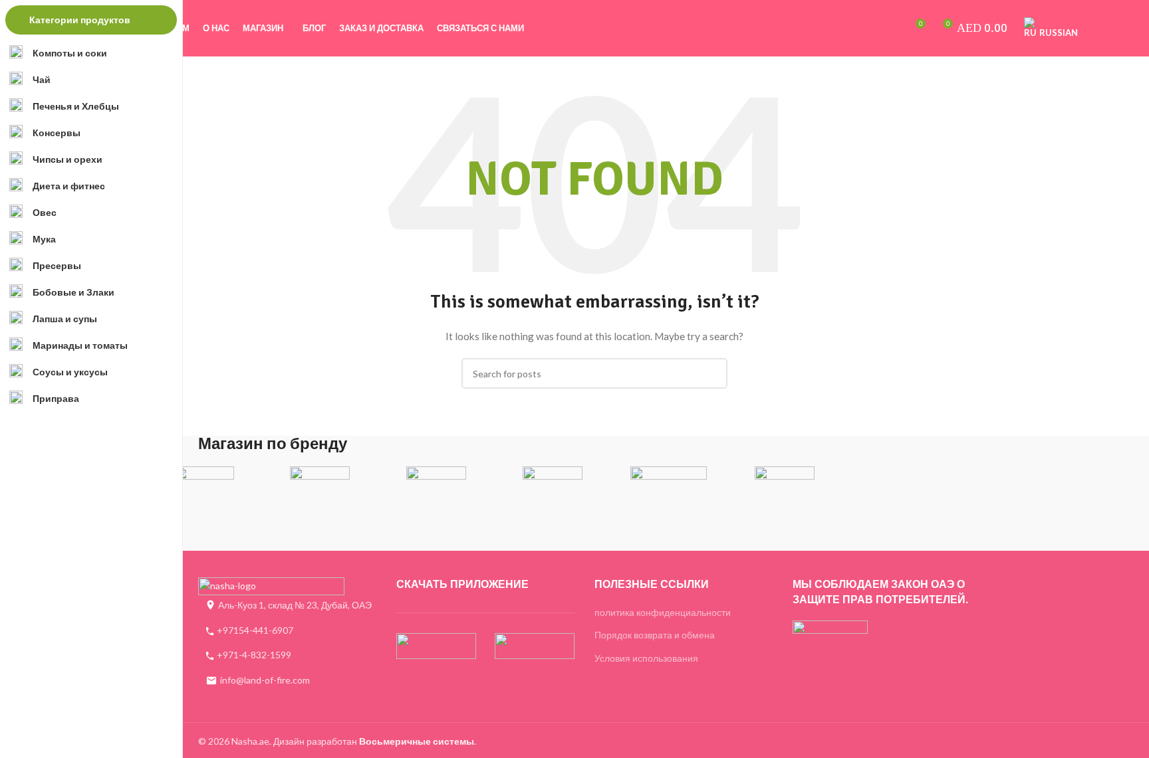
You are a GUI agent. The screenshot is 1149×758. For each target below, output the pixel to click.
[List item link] (287, 630)
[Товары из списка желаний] (890, 28)
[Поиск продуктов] (867, 28)
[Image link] (271, 586)
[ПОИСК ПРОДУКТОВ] (712, 373)
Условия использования (646, 658)
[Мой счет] (845, 28)
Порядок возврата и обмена (654, 634)
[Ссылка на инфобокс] (204, 488)
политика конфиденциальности (662, 612)
